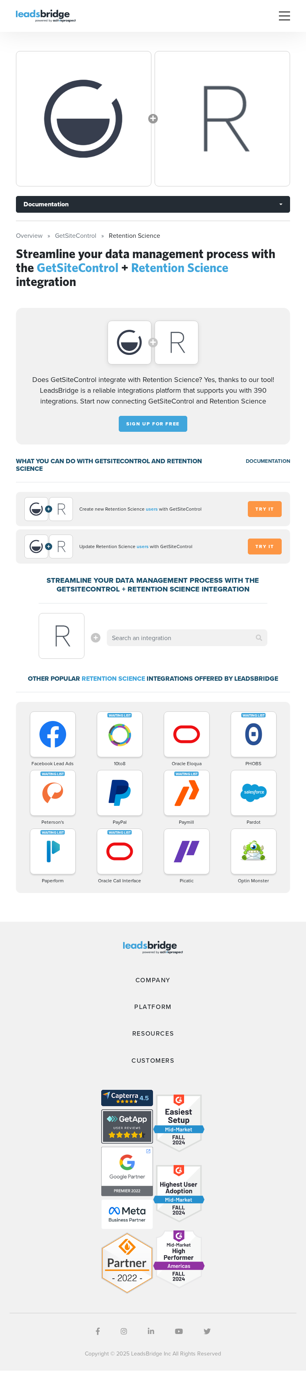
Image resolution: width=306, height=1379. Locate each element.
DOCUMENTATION (268, 461)
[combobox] (187, 637)
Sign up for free (153, 423)
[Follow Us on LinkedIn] (151, 1331)
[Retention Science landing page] (222, 118)
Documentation (46, 204)
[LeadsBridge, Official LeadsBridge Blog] (46, 15)
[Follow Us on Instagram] (124, 1331)
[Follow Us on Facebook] (98, 1331)
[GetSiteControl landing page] (83, 118)
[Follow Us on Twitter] (207, 1331)
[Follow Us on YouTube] (179, 1331)
